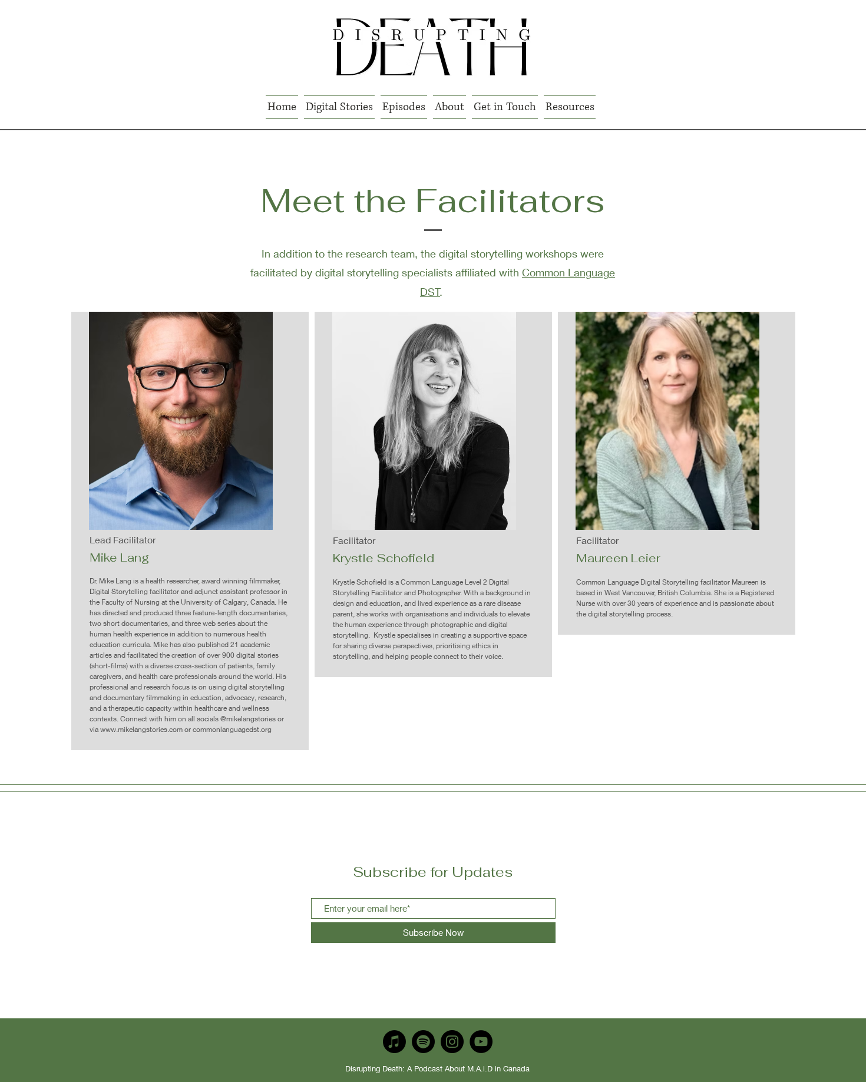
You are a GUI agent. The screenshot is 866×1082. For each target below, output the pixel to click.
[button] (339, 107)
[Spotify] (423, 1041)
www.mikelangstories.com (141, 729)
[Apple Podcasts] (394, 1041)
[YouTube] (481, 1041)
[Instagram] (452, 1041)
